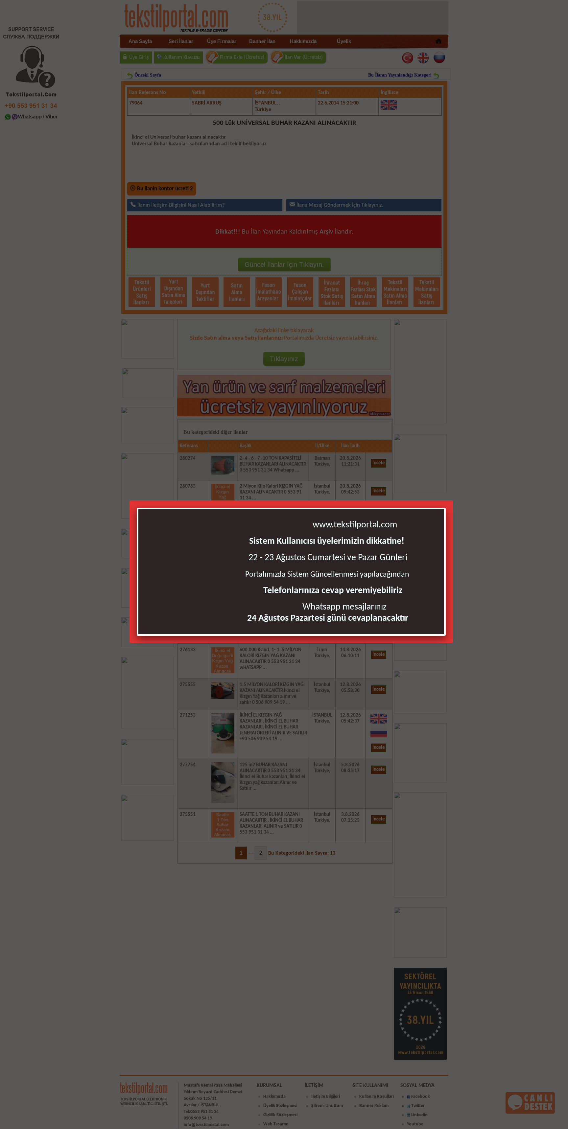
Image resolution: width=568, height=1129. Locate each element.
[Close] (444, 509)
